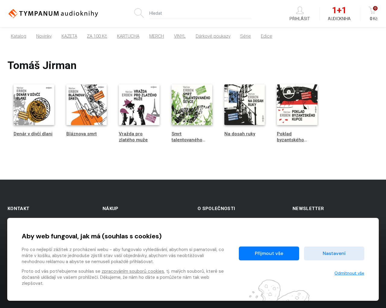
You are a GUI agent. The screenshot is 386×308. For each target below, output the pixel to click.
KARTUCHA (128, 36)
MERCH (156, 36)
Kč (374, 14)
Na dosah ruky (239, 134)
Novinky (44, 36)
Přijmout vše (269, 253)
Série (245, 36)
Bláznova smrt (81, 134)
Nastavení (334, 253)
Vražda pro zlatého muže (133, 136)
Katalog (18, 36)
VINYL (180, 36)
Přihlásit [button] (300, 18)
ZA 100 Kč (97, 36)
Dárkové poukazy (213, 36)
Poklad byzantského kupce (290, 139)
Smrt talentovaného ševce (187, 139)
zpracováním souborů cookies (133, 271)
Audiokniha (339, 14)
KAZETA (69, 36)
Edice (266, 36)
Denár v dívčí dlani (33, 134)
